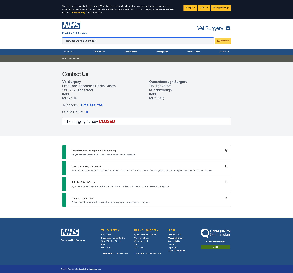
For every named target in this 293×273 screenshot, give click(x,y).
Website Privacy (175, 238)
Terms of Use (174, 235)
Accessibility (174, 241)
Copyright (172, 247)
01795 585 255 (91, 105)
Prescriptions (162, 52)
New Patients (99, 52)
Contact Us (224, 52)
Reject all (204, 7)
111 (86, 112)
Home (64, 58)
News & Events (193, 52)
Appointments (130, 52)
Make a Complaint (176, 251)
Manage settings (221, 7)
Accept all (190, 7)
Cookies (172, 244)
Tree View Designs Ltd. (77, 269)
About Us (68, 52)
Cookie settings (78, 12)
